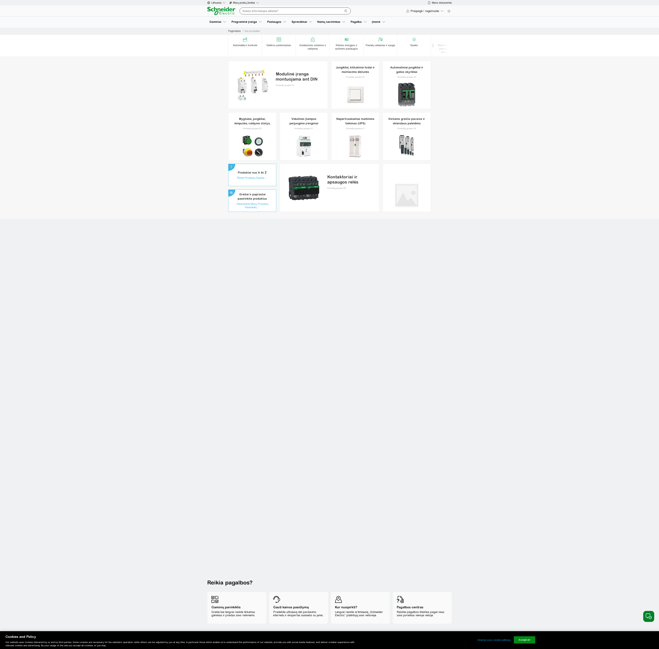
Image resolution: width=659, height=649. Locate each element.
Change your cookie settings (494, 640)
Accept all (524, 640)
